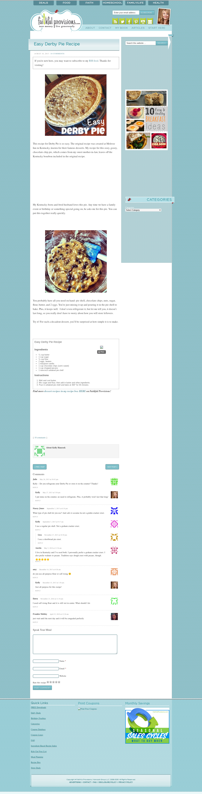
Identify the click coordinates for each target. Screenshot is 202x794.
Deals (43, 2)
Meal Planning (37, 756)
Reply (35, 487)
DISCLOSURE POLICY (108, 782)
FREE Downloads (38, 707)
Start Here (156, 28)
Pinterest (136, 21)
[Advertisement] (67, 225)
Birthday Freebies (38, 718)
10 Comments (57, 53)
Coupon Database (38, 729)
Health (158, 2)
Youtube (143, 21)
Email (150, 21)
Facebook (129, 21)
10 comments (40, 437)
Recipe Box (36, 762)
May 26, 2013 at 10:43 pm (49, 479)
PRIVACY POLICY (126, 782)
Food (66, 2)
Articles (138, 28)
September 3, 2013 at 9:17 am (53, 522)
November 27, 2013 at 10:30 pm (55, 535)
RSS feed (93, 60)
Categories (35, 723)
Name (61, 661)
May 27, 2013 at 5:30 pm (51, 492)
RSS (115, 21)
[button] (101, 352)
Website (62, 675)
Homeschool (112, 2)
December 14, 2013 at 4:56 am (50, 569)
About (90, 28)
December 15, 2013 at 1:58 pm (53, 582)
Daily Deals (36, 712)
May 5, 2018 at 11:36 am (53, 548)
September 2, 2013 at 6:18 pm (57, 508)
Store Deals (36, 767)
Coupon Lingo (37, 734)
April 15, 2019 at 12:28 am (59, 614)
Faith (89, 2)
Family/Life (135, 2)
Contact (105, 28)
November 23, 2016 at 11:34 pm (52, 599)
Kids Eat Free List (39, 751)
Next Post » (112, 467)
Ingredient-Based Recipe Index (44, 745)
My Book (121, 28)
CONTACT (87, 782)
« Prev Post (40, 467)
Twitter (122, 21)
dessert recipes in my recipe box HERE (65, 391)
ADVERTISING (75, 782)
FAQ (33, 740)
